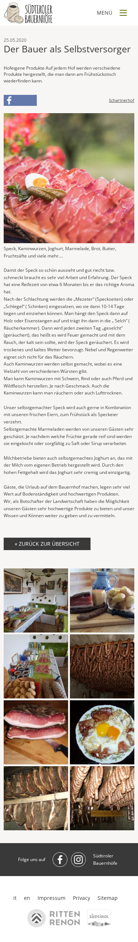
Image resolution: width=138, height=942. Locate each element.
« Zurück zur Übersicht (47, 543)
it (15, 897)
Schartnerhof (121, 100)
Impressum (52, 897)
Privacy (81, 897)
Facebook (20, 100)
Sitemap (108, 897)
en (27, 897)
